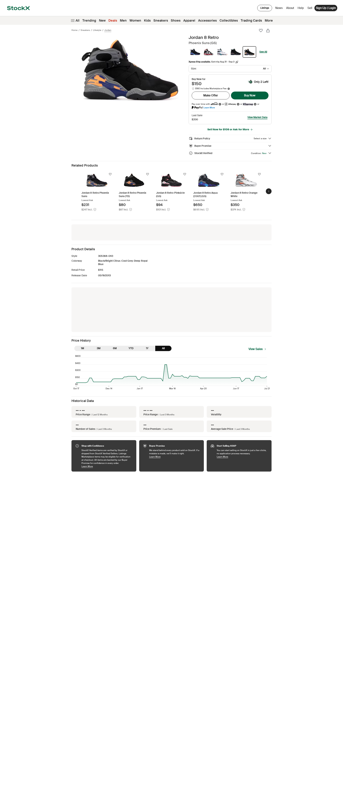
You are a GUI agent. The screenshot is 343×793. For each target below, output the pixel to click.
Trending (89, 20)
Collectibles (229, 20)
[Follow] (110, 174)
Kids (147, 20)
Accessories (207, 20)
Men (123, 20)
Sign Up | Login (326, 8)
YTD (131, 348)
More (269, 20)
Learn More (209, 107)
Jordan (107, 30)
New (102, 20)
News (279, 8)
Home (74, 30)
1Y (147, 348)
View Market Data (257, 117)
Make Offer (210, 95)
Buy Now (249, 95)
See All (263, 51)
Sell (309, 8)
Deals (112, 20)
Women (135, 20)
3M (98, 348)
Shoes (175, 20)
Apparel (189, 20)
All (77, 20)
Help (301, 8)
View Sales (255, 349)
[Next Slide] (269, 191)
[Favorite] (260, 30)
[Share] (268, 30)
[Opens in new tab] (220, 104)
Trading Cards (251, 20)
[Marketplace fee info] (228, 88)
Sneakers (160, 20)
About (290, 9)
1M (82, 348)
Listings (264, 7)
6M (115, 348)
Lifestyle (97, 30)
